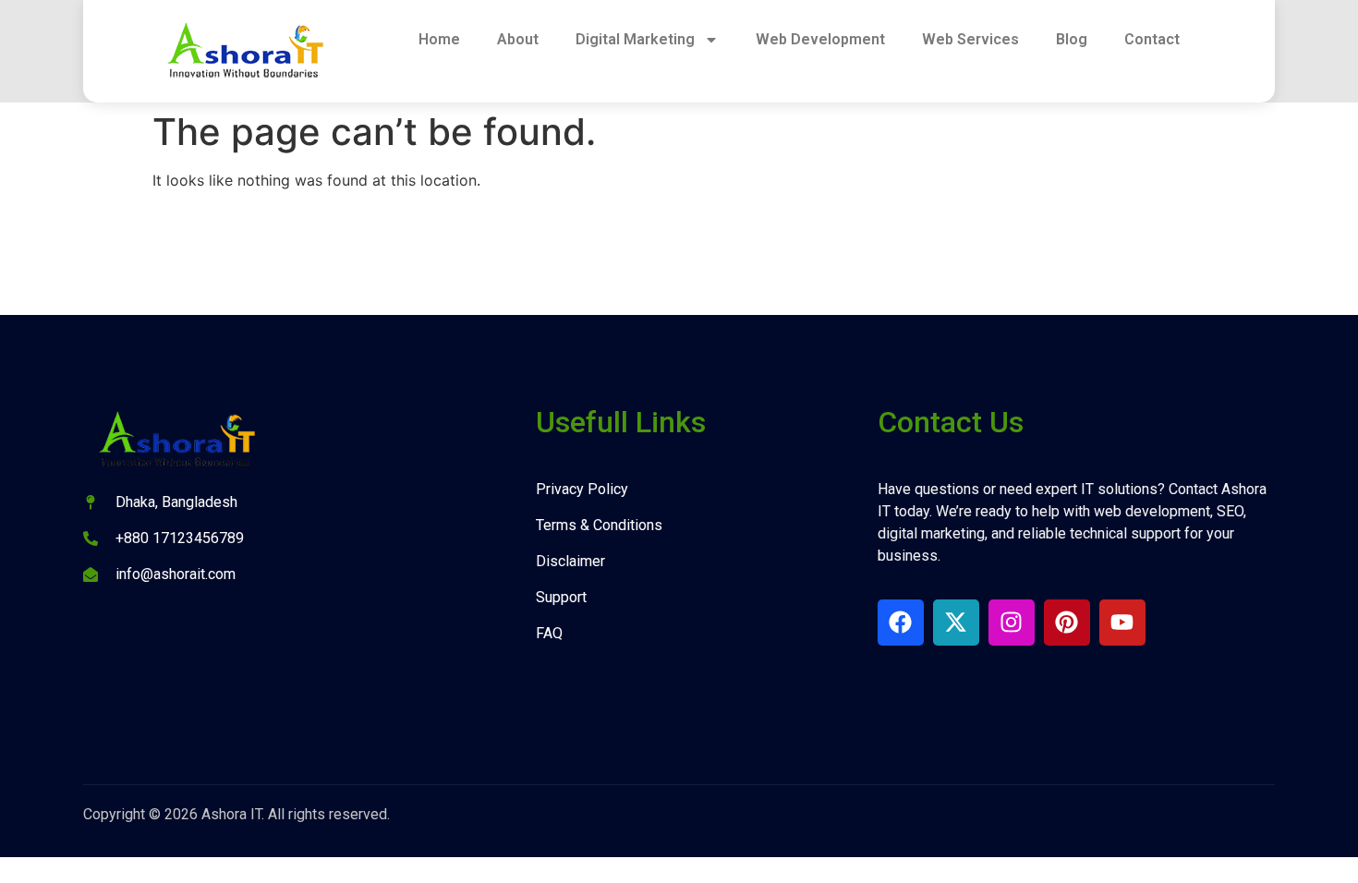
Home (439, 39)
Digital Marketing (635, 39)
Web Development (820, 39)
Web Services (970, 39)
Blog (1071, 39)
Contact (1152, 39)
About (518, 39)
